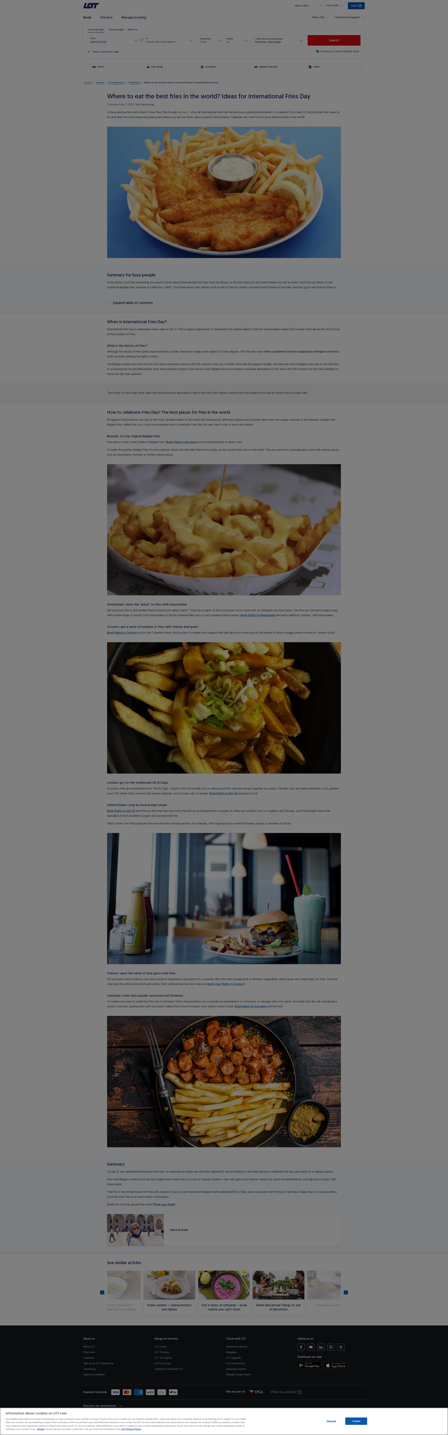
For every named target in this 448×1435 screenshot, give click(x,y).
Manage (331, 1421)
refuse (40, 1429)
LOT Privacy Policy (131, 1429)
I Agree (356, 1421)
